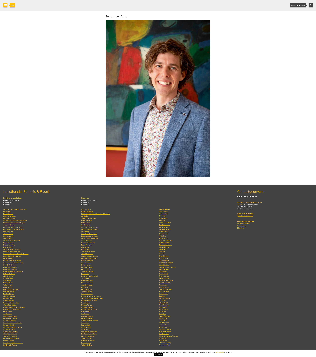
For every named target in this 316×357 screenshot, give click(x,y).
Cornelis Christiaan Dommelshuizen (15, 221)
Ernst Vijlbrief (164, 323)
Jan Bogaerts (85, 225)
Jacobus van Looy (87, 294)
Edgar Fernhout (86, 245)
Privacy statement (243, 224)
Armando (162, 220)
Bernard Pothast (8, 292)
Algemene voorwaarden (245, 221)
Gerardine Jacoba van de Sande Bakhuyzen (95, 214)
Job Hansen (163, 272)
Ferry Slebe (163, 318)
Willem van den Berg (88, 218)
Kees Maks (84, 287)
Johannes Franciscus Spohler (12, 323)
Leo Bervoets (163, 232)
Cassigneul (163, 249)
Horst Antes (163, 214)
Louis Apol (7, 212)
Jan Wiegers (163, 341)
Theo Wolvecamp (165, 343)
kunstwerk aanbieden (245, 216)
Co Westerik (163, 338)
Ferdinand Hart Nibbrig (89, 258)
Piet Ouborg (163, 309)
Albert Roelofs (8, 298)
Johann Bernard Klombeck (12, 256)
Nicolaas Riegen (8, 294)
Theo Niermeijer (86, 292)
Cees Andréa (163, 212)
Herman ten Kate (9, 245)
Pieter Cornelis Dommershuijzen (14, 223)
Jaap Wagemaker (165, 332)
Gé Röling (162, 314)
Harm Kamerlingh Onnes (89, 276)
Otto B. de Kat (164, 287)
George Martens (164, 298)
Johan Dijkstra (163, 256)
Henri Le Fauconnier (166, 263)
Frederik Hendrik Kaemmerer (91, 296)
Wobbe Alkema (164, 209)
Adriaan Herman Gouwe (167, 267)
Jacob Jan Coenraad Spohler (12, 327)
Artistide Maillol (86, 285)
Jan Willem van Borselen (89, 227)
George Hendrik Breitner (89, 229)
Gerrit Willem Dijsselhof (89, 238)
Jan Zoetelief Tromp (10, 345)
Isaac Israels (85, 274)
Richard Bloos (86, 223)
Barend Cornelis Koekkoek (12, 261)
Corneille (162, 254)
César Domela (164, 260)
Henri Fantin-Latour (88, 243)
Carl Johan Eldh (86, 241)
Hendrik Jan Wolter (87, 341)
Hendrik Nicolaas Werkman (168, 336)
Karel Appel (163, 218)
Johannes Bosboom (9, 216)
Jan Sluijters (85, 314)
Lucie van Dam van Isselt (89, 236)
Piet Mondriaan (86, 289)
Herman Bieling (86, 221)
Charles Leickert (8, 276)
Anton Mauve (7, 287)
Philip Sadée (7, 312)
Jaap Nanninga (164, 305)
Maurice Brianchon (165, 245)
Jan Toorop (85, 323)
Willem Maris (7, 285)
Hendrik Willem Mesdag (11, 289)
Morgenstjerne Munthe (89, 301)
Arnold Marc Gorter (88, 252)
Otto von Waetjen (165, 329)
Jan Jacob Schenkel (9, 321)
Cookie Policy (241, 226)
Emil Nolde (163, 307)
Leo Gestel (85, 249)
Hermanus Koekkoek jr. (11, 269)
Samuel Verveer (8, 341)
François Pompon (87, 305)
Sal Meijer (162, 300)
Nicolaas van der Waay (89, 334)
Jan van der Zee (164, 345)
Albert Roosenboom (10, 305)
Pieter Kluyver (8, 258)
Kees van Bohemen (165, 240)
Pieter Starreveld (87, 318)
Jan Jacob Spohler (9, 325)
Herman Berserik (165, 229)
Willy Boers (163, 236)
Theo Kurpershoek (165, 289)
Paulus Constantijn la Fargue (13, 227)
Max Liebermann (86, 283)
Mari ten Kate (8, 247)
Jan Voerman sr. (86, 329)
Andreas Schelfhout (10, 316)
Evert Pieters (85, 303)
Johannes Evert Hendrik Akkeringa (14, 209)
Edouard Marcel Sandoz (89, 309)
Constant (162, 252)
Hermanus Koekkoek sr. (11, 267)
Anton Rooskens (164, 316)
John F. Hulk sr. (8, 236)
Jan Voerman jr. (86, 327)
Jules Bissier (163, 234)
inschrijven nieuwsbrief (245, 214)
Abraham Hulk (8, 234)
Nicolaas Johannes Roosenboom (14, 307)
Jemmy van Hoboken (166, 280)
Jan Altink (162, 216)
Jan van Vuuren (164, 327)
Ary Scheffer (7, 314)
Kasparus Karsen (8, 243)
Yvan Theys (163, 321)
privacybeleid (220, 352)
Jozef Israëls (7, 238)
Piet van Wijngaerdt (88, 336)
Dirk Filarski (85, 247)
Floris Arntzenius (87, 212)
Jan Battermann (164, 225)
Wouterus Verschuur (10, 336)
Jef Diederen (163, 258)
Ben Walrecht (164, 334)
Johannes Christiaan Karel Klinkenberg (16, 254)
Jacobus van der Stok (10, 332)
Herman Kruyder (87, 281)
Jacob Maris (7, 281)
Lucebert (162, 296)
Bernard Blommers (9, 218)
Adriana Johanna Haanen (89, 256)
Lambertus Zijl (86, 343)
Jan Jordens (163, 285)
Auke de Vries (164, 325)
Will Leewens (164, 292)
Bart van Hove (8, 232)
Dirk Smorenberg (87, 316)
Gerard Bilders (8, 214)
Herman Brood (164, 247)
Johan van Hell (86, 263)
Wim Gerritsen (164, 265)
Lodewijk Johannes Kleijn (11, 252)
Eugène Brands (164, 243)
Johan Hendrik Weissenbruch (13, 343)
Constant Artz (86, 209)
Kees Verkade (85, 325)
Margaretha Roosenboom (11, 309)
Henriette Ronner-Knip (11, 303)
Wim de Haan (164, 269)
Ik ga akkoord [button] (158, 354)
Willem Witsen (86, 338)
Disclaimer (240, 228)
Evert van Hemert (87, 261)
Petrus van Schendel (10, 318)
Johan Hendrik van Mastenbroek (92, 298)
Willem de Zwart (87, 345)
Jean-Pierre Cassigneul (89, 234)
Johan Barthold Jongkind (11, 241)
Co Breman (85, 232)
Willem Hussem (164, 283)
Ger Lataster (163, 294)
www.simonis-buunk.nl (244, 207)
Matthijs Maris (8, 283)
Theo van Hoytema (87, 272)
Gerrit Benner (164, 227)
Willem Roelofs (8, 301)
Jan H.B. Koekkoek (9, 265)
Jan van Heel (163, 274)
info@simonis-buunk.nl (244, 209)
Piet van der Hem (87, 269)
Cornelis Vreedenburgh (89, 332)
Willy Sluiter (85, 312)
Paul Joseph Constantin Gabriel (13, 229)
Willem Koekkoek (9, 274)
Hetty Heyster (86, 265)
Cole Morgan (163, 303)
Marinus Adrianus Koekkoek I (13, 272)
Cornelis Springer (9, 329)
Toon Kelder (85, 278)
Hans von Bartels (165, 223)
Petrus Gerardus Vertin (11, 338)
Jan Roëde (162, 312)
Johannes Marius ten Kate (11, 249)
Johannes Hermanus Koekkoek (13, 263)
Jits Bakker (84, 216)
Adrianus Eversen (9, 225)
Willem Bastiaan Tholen (89, 321)
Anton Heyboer (164, 278)
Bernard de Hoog (87, 267)
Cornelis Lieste (8, 278)
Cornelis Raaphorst (87, 307)
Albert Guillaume (87, 254)
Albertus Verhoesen (10, 334)
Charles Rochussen (9, 296)
